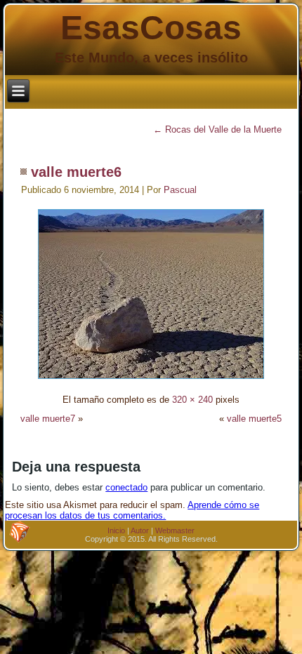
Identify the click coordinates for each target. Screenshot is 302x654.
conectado (126, 487)
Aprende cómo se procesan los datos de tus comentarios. (132, 510)
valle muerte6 (76, 172)
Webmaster (175, 530)
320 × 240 (192, 399)
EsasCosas (151, 27)
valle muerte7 (47, 418)
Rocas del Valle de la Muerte (217, 129)
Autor (140, 530)
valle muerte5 (254, 418)
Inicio (116, 530)
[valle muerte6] (151, 380)
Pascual (180, 190)
